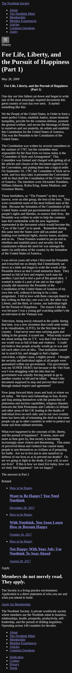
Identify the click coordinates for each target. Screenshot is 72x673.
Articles (14, 24)
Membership (17, 17)
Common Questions (22, 28)
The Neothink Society (15, 3)
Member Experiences (23, 21)
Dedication (16, 657)
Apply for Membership (16, 604)
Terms (13, 668)
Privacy (14, 664)
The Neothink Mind (22, 13)
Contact (14, 660)
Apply (14, 31)
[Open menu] (5, 40)
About (14, 10)
